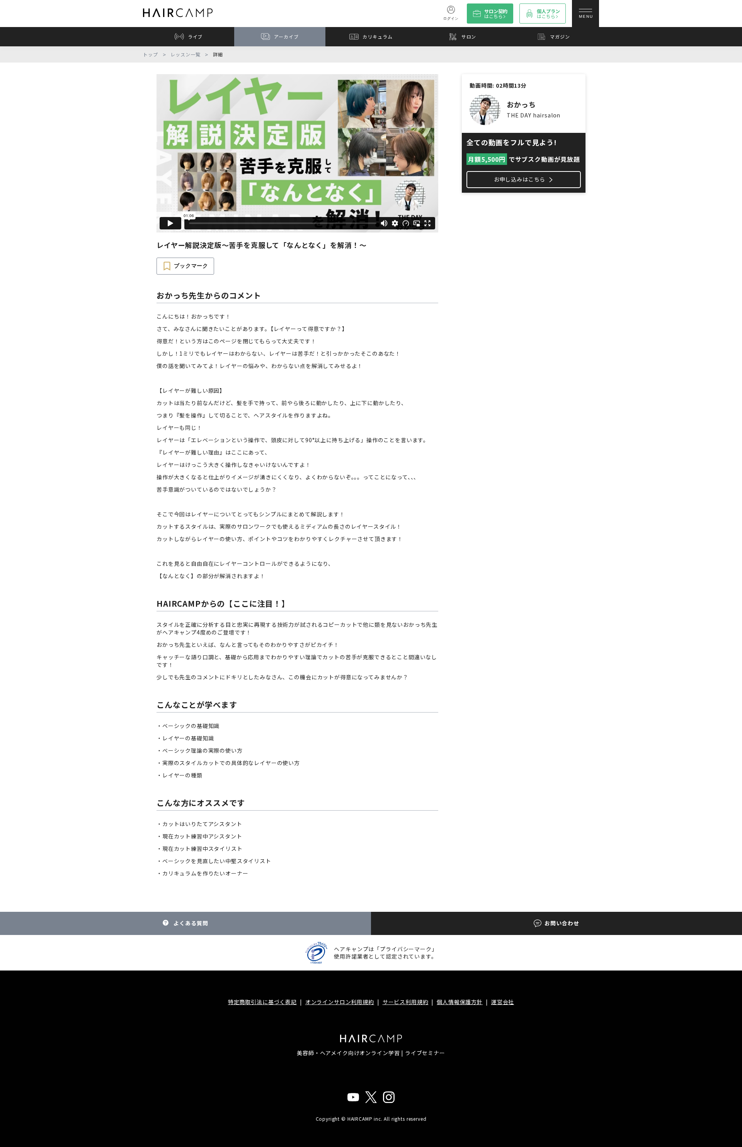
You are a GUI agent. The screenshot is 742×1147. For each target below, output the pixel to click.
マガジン (560, 36)
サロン (469, 36)
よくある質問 (191, 923)
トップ (150, 54)
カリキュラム (377, 36)
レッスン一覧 (185, 54)
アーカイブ (286, 36)
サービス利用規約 (406, 1002)
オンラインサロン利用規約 (339, 1002)
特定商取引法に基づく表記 (262, 1002)
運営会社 (502, 1002)
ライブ (195, 36)
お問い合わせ (562, 923)
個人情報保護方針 (460, 1002)
